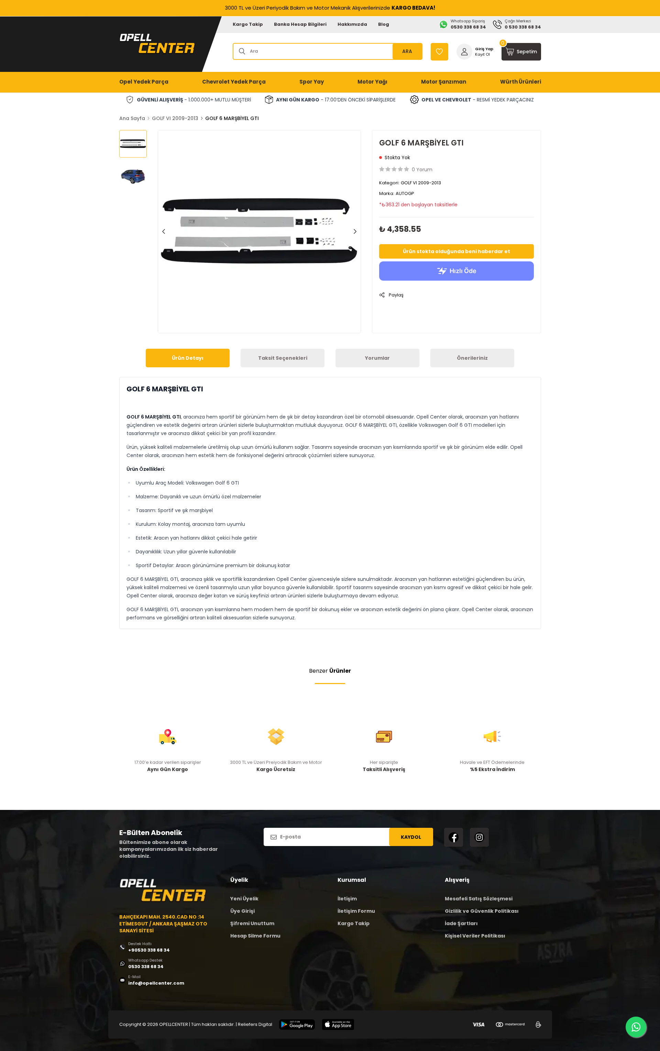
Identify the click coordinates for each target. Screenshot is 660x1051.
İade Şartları (461, 923)
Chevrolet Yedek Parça (234, 81)
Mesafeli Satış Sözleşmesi (479, 898)
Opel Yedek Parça (143, 81)
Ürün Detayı (188, 358)
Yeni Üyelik (244, 898)
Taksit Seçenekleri (282, 358)
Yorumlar (377, 358)
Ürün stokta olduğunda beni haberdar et (456, 251)
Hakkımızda (352, 24)
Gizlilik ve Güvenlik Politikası (482, 911)
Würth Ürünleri (520, 81)
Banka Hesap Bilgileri (300, 24)
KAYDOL (411, 837)
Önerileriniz (472, 358)
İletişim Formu (356, 911)
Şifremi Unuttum (252, 923)
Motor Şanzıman (443, 81)
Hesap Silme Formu (255, 935)
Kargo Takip (248, 24)
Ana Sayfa (132, 118)
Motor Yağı (372, 81)
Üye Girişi (242, 911)
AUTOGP (405, 193)
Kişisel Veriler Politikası (475, 935)
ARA (407, 51)
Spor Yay (311, 81)
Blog (383, 24)
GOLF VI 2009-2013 (175, 118)
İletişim (347, 898)
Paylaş (396, 295)
